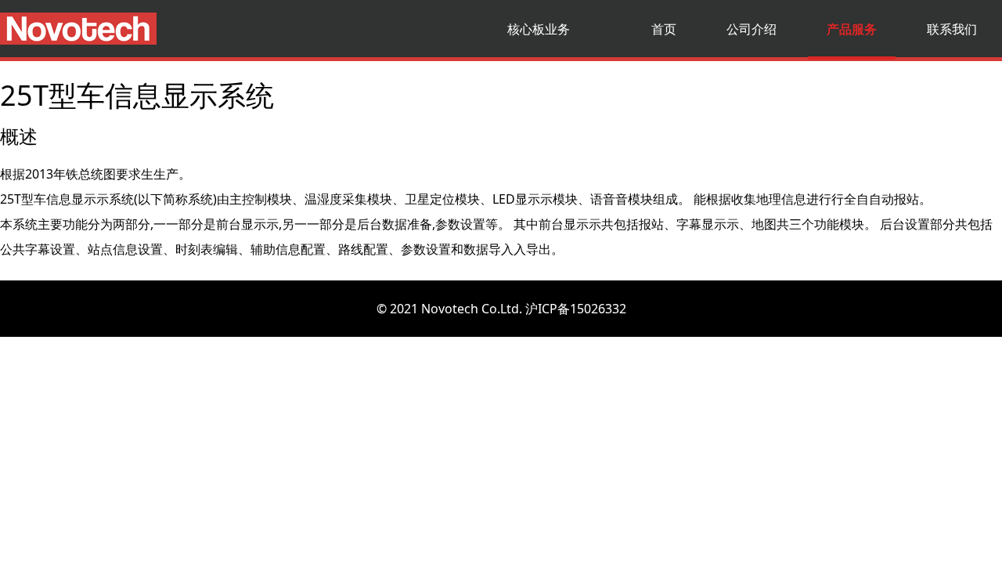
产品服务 (852, 29)
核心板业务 (538, 29)
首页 (663, 29)
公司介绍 (751, 29)
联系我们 (952, 29)
